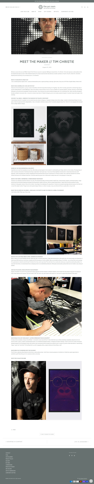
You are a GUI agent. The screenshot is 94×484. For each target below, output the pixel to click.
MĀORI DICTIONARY (10, 466)
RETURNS (8, 462)
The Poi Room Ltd (11, 478)
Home (43, 57)
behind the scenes (48, 57)
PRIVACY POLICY (9, 458)
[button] (82, 7)
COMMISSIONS (9, 464)
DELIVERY (8, 460)
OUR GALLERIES (9, 456)
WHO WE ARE (9, 468)
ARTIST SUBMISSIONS (11, 470)
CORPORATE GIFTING (10, 472)
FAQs (7, 454)
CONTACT (8, 452)
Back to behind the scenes (48, 434)
